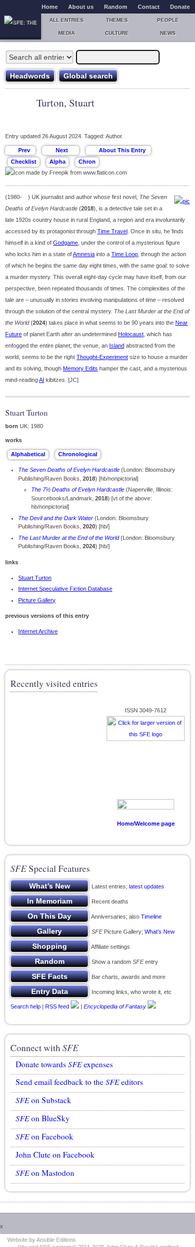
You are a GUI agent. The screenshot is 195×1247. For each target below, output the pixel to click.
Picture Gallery (37, 600)
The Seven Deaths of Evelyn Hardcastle (69, 470)
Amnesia (84, 254)
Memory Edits (80, 368)
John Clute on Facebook (55, 1154)
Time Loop (124, 254)
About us (81, 7)
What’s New (160, 931)
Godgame (65, 243)
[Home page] (20, 25)
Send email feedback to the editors (79, 1082)
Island (116, 345)
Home (50, 7)
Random (115, 7)
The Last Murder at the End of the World (68, 538)
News (168, 33)
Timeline (151, 916)
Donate (180, 7)
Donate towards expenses (64, 1064)
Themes (117, 20)
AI (41, 380)
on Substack (43, 1100)
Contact (149, 7)
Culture (117, 33)
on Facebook (44, 1136)
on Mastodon (45, 1173)
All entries (66, 20)
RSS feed (57, 1006)
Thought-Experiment (102, 357)
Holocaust (131, 334)
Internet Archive (38, 631)
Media (66, 33)
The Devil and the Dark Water (55, 518)
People (168, 20)
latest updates (146, 886)
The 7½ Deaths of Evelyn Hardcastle (77, 489)
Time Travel (112, 231)
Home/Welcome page (146, 823)
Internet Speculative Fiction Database (65, 589)
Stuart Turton (34, 578)
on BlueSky (43, 1118)
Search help (25, 1006)
